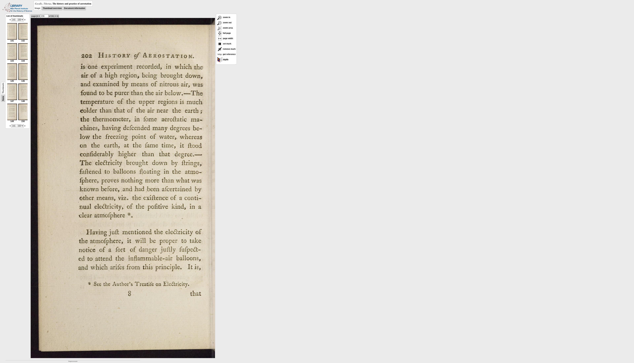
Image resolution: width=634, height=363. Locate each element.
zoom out (226, 22)
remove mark (229, 49)
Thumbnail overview (52, 8)
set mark (226, 44)
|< (37, 16)
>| (57, 16)
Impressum (72, 361)
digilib (225, 59)
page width (227, 38)
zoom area (227, 28)
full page (226, 33)
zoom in (226, 17)
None (3, 98)
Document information (74, 8)
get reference (229, 54)
